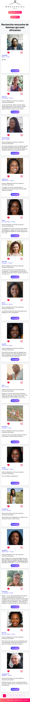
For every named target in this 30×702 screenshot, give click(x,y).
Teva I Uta (4, 345)
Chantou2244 (6, 138)
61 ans (11, 593)
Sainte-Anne (5, 551)
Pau (3, 386)
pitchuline (4, 426)
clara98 (4, 344)
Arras (3, 139)
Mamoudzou (5, 180)
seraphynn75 (5, 674)
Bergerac (4, 675)
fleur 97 (4, 632)
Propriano (4, 263)
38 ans (9, 510)
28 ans (10, 345)
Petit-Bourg (5, 98)
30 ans (13, 221)
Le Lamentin (5, 469)
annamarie (5, 509)
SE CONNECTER (15, 17)
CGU (11, 700)
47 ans (7, 56)
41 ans (13, 634)
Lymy (3, 385)
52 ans (10, 675)
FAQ (8, 700)
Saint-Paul (4, 304)
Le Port (4, 510)
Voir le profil (15, 70)
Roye (3, 56)
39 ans (10, 263)
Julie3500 (4, 55)
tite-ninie (4, 261)
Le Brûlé (4, 428)
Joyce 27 (4, 96)
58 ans (8, 139)
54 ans (7, 386)
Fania (3, 220)
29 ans (12, 180)
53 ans (9, 428)
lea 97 (3, 302)
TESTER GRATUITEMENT (15, 12)
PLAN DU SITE (18, 700)
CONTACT (26, 700)
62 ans (11, 98)
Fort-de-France (6, 221)
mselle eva (5, 179)
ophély (4, 467)
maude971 (5, 550)
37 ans (11, 551)
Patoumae (4, 591)
